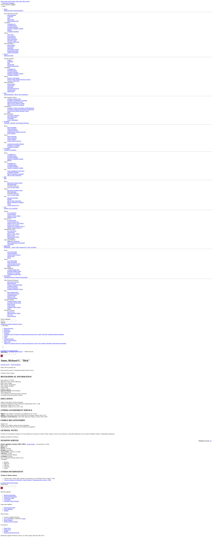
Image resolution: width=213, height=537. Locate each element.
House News (7, 528)
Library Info (7, 342)
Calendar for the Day (12, 130)
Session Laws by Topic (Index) (15, 223)
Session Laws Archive (13, 225)
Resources (13, 340)
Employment (10, 19)
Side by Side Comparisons (14, 175)
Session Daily (11, 256)
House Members (11, 15)
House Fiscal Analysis (13, 282)
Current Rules (11, 232)
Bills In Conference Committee (15, 174)
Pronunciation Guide (12, 51)
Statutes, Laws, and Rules (11, 208)
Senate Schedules (11, 136)
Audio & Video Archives (13, 255)
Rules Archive (11, 235)
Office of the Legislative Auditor (15, 103)
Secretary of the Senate (13, 78)
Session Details (31, 444)
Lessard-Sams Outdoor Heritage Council (18, 111)
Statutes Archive (11, 217)
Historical (6, 333)
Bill (15, 186)
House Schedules (11, 127)
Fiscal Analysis (11, 36)
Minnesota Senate (8, 55)
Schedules (6, 121)
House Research (11, 37)
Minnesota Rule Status (13, 237)
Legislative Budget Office (14, 99)
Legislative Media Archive (14, 271)
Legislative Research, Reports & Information (15, 277)
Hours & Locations (21, 343)
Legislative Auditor (12, 286)
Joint (5, 93)
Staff (8, 18)
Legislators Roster (12, 295)
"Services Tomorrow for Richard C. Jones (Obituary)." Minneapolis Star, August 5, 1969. (27, 480)
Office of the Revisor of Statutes (15, 105)
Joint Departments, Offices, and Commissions (16, 94)
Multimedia (7, 246)
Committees (7, 148)
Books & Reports (8, 328)
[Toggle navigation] (1, 6)
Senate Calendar (11, 139)
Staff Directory (30, 343)
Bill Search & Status (12, 198)
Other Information (15, 364)
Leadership (10, 16)
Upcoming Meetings (12, 27)
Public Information (12, 39)
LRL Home (4, 351)
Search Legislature (5, 4)
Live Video (10, 252)
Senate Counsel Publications (14, 285)
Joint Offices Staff (12, 117)
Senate (5, 54)
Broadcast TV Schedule (13, 145)
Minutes (9, 30)
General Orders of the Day (14, 141)
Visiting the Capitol (9, 498)
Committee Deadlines (13, 31)
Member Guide (11, 297)
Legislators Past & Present (14, 303)
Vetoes (9, 204)
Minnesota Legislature (8, 3)
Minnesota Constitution (13, 241)
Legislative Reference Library (15, 102)
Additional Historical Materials (56, 334)
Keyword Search (11, 213)
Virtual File (45, 334)
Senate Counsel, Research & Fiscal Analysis (19, 79)
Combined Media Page (13, 270)
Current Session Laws (13, 205)
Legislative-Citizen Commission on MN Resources (20, 108)
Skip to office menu (17, 1)
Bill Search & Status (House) (15, 183)
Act (17, 186)
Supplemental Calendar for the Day (16, 132)
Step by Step (7, 340)
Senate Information (12, 298)
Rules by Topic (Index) (13, 234)
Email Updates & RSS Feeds (11, 532)
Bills (5, 177)
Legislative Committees (10, 150)
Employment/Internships (10, 496)
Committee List (11, 24)
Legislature (7, 334)
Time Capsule (37, 334)
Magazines (7, 330)
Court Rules (10, 244)
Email (23, 518)
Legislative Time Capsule (14, 307)
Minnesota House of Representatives (13, 10)
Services (36, 343)
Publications (7, 276)
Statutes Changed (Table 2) (14, 228)
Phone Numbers (8, 520)
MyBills (9, 199)
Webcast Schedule (12, 253)
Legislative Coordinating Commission (17, 100)
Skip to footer (26, 1)
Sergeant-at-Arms (12, 40)
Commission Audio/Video (14, 274)
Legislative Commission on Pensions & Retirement (20, 109)
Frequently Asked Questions (11, 501)
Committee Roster (12, 25)
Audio (15, 252)
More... (9, 112)
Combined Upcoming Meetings (15, 144)
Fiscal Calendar (11, 133)
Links (5, 337)
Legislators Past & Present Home (9, 350)
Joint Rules (10, 48)
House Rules (10, 46)
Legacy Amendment (12, 120)
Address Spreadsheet (12, 52)
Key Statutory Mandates (45, 343)
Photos (9, 258)
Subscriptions (10, 91)
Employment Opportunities (59, 343)
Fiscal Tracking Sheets (13, 187)
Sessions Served (5, 364)
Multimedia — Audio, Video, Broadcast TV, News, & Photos (20, 247)
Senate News (7, 529)
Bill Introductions (11, 184)
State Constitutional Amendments (16, 243)
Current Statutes (11, 214)
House (5, 9)
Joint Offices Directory (13, 115)
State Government (15, 334)
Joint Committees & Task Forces (15, 171)
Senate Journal (11, 84)
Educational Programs (13, 49)
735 (211, 441)
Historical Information (10, 495)
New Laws (10, 314)
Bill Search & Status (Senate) (15, 190)
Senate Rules (10, 85)
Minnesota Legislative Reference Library (11, 324)
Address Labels (11, 90)
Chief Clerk (10, 34)
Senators (9, 60)
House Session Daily (12, 292)
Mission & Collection (9, 343)
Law (5, 207)
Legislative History (9, 339)
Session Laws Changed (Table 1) (16, 226)
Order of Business (12, 129)
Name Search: (4, 484)
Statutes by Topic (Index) (14, 216)
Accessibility (10, 118)
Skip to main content (6, 1)
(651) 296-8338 (8, 518)
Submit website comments (11, 521)
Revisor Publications (12, 288)
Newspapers (7, 331)
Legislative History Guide (14, 301)
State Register (11, 238)
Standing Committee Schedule (15, 28)
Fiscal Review (11, 311)
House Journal (11, 45)
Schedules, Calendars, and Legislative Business (16, 123)
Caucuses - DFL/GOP (13, 42)
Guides (6, 336)
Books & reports (11, 316)
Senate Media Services (13, 265)
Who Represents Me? (13, 21)
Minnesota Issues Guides (13, 313)
